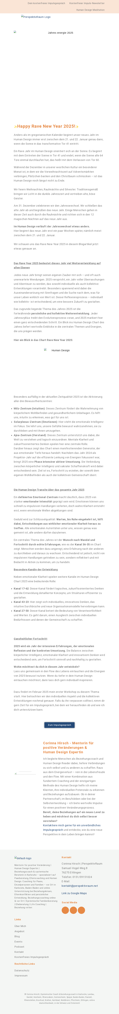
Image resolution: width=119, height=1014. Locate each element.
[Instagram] (73, 910)
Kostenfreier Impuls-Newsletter (86, 3)
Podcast (19, 946)
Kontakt (19, 951)
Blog (17, 936)
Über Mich (20, 926)
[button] (83, 23)
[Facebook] (65, 910)
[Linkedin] (81, 910)
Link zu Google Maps (74, 893)
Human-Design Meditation (90, 10)
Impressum (21, 975)
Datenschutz (22, 970)
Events (18, 941)
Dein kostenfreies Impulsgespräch (46, 3)
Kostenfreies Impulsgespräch (32, 957)
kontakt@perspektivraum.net (80, 885)
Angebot (20, 931)
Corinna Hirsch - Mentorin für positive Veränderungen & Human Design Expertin (68, 747)
